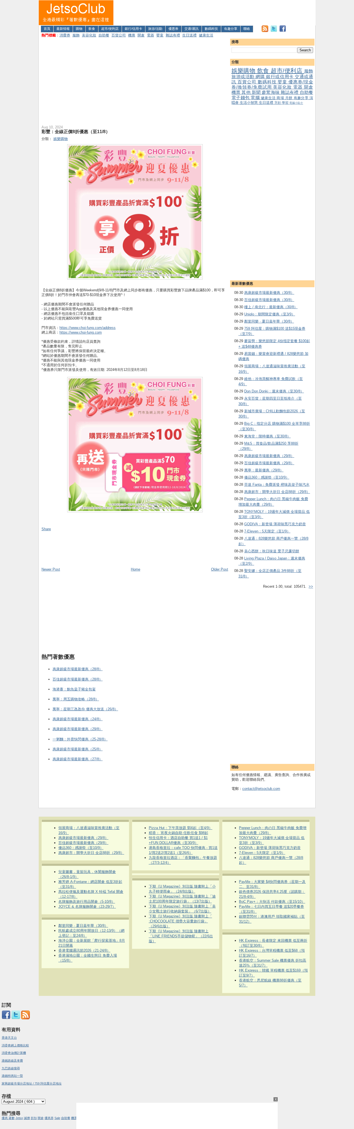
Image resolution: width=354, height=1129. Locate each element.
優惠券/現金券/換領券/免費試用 (272, 84)
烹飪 (278, 102)
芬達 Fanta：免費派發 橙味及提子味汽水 (276, 484)
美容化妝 (89, 35)
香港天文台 (9, 1037)
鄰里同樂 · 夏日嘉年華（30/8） (269, 321)
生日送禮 (189, 35)
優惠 (5, 1118)
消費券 (64, 35)
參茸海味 (271, 92)
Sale (57, 1118)
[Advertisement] (214, 12)
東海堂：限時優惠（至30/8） (267, 436)
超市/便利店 (110, 29)
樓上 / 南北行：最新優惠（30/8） (271, 307)
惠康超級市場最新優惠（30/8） (269, 293)
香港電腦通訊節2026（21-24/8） (84, 950)
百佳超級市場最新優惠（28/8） (78, 679)
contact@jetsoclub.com (261, 789)
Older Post (219, 569)
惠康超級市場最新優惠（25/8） (78, 749)
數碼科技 (211, 29)
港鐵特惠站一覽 (12, 1075)
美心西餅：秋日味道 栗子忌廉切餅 (271, 551)
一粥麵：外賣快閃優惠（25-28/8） (80, 739)
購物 (79, 29)
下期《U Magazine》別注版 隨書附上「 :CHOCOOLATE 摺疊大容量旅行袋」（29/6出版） (180, 921)
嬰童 (159, 35)
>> (311, 586)
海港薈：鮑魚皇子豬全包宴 (74, 689)
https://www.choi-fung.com (80, 332)
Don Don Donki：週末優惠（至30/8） (274, 391)
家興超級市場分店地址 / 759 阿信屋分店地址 (32, 1083)
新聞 (257, 92)
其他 (246, 92)
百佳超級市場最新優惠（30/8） (269, 300)
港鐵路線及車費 (12, 1060)
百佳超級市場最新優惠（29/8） (269, 463)
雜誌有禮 (173, 35)
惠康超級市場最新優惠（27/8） (78, 759)
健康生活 (206, 35)
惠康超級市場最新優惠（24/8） (78, 719)
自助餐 (103, 35)
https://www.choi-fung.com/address (87, 328)
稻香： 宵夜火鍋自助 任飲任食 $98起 (178, 833)
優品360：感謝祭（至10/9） (266, 477)
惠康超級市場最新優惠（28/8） (78, 669)
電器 (150, 35)
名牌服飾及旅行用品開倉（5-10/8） (86, 901)
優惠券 (173, 29)
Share (46, 529)
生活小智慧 (249, 103)
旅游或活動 (243, 76)
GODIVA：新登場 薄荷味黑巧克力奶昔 (275, 524)
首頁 (47, 29)
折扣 (34, 1118)
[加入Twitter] (273, 31)
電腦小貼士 (296, 102)
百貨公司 (118, 35)
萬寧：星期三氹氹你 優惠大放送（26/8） (85, 709)
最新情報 (63, 29)
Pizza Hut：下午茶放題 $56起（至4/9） (180, 828)
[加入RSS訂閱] (265, 31)
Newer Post (50, 569)
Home (135, 569)
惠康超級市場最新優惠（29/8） (269, 456)
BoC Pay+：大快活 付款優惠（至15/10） (272, 901)
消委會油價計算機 (14, 1052)
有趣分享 (230, 29)
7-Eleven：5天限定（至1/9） (267, 531)
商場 (281, 98)
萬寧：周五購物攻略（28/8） (76, 699)
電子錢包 (241, 97)
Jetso (19, 1118)
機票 (131, 35)
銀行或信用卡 (280, 76)
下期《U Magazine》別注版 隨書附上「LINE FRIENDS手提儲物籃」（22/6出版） (181, 936)
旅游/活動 (155, 29)
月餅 (289, 98)
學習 (285, 102)
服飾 (76, 35)
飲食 (91, 29)
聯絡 (246, 29)
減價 (27, 1118)
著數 (12, 1118)
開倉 (141, 35)
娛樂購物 (244, 70)
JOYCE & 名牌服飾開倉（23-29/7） (87, 906)
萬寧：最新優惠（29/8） (263, 470)
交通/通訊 (191, 29)
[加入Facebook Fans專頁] (282, 31)
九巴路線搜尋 (11, 1068)
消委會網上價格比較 (15, 1045)
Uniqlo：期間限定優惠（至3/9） (269, 314)
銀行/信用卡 (133, 29)
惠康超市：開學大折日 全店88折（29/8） (277, 492)
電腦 (256, 97)
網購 (261, 76)
